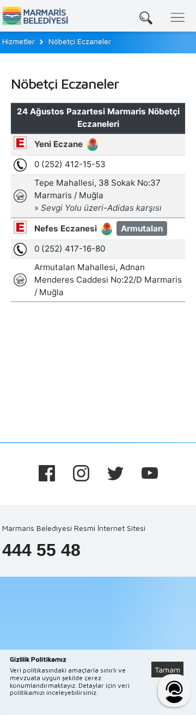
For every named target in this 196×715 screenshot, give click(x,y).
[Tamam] (173, 656)
